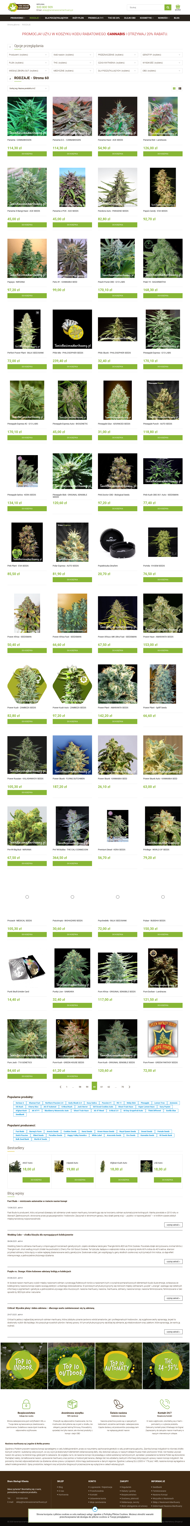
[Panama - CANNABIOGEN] (27, 116)
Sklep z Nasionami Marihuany (166, 1502)
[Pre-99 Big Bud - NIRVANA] (27, 826)
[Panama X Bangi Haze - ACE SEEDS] (27, 187)
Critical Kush (66, 1107)
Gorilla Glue (171, 1110)
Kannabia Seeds (147, 1135)
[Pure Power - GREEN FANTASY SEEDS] (163, 1038)
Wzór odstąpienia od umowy (134, 1506)
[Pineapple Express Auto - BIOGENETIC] (72, 400)
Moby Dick (131, 1103)
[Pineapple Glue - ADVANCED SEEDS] (117, 400)
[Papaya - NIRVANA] (27, 258)
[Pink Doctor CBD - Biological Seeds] (117, 471)
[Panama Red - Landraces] (163, 116)
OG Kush (19, 1107)
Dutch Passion (22, 1135)
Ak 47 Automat (50, 1107)
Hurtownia (63, 1494)
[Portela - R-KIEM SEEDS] (163, 542)
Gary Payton (165, 1107)
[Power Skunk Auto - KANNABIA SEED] (163, 755)
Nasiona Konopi (160, 1494)
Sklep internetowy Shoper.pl (171, 1522)
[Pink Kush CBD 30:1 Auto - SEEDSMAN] (163, 471)
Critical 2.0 (113, 1110)
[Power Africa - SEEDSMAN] (27, 613)
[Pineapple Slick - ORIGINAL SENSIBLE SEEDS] (72, 471)
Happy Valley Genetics (77, 1135)
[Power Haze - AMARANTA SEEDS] (163, 613)
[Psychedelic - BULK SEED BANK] (117, 897)
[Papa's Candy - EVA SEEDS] (163, 187)
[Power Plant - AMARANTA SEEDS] (117, 684)
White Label (97, 1135)
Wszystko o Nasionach (163, 1498)
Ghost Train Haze (125, 1107)
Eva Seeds (130, 1135)
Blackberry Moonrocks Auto (57, 1110)
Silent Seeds (38, 1135)
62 (109, 1087)
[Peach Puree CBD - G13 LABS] (117, 258)
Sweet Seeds (146, 1131)
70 (122, 1087)
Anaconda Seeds (114, 1135)
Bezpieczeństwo (128, 1494)
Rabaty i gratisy (128, 1491)
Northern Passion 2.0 (54, 1103)
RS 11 (119, 1103)
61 (101, 1087)
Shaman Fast (34, 1103)
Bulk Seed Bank (22, 1139)
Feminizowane (159, 1491)
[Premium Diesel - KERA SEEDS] (117, 826)
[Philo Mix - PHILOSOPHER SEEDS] (72, 329)
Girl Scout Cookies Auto (103, 1107)
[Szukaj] (167, 7)
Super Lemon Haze (146, 1107)
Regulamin (126, 1487)
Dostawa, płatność (130, 1498)
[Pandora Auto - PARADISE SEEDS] (117, 187)
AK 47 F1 (35, 1110)
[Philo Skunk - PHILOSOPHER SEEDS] (117, 329)
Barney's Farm (35, 1131)
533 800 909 (45, 7)
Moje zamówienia (98, 1502)
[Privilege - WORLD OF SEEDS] (163, 826)
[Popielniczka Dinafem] (117, 542)
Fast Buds (20, 1131)
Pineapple (145, 1103)
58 (80, 1087)
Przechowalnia (97, 1491)
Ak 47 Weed (99, 1110)
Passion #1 (106, 1103)
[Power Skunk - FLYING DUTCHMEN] (72, 755)
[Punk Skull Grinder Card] (27, 968)
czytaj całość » (173, 1225)
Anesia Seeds (52, 1131)
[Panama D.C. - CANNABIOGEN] (72, 116)
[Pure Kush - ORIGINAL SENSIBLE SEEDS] (117, 1038)
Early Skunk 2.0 (75, 1103)
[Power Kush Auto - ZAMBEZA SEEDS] (72, 684)
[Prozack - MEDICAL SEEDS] (27, 897)
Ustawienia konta (98, 1498)
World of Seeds (40, 1139)
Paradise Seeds (55, 1135)
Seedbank (20, 1114)
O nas (61, 1491)
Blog (61, 1487)
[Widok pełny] (180, 88)
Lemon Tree (159, 1103)
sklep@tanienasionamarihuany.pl (57, 10)
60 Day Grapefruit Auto (133, 1110)
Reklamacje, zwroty (130, 1502)
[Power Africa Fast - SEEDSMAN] (72, 613)
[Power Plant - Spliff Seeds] (163, 684)
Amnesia (173, 1103)
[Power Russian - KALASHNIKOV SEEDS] (27, 755)
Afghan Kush (21, 1110)
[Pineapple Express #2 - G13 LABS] (27, 400)
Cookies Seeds (70, 1131)
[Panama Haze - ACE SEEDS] (117, 116)
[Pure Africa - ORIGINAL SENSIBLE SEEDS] (117, 968)
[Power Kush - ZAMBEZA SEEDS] (27, 684)
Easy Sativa (92, 1103)
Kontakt (93, 1494)
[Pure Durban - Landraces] (163, 968)
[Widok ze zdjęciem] (174, 88)
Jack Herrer (82, 1107)
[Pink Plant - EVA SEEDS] (27, 542)
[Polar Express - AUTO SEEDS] (72, 542)
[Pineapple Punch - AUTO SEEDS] (163, 400)
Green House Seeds (105, 1131)
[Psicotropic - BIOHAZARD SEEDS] (72, 897)
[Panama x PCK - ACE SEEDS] (72, 187)
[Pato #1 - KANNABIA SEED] (72, 258)
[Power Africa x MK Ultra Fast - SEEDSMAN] (117, 613)
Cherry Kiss (33, 1107)
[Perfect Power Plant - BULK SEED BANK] (27, 329)
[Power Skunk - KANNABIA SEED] (117, 755)
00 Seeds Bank (165, 1135)
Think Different (154, 1110)
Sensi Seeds (87, 1131)
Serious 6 (20, 1103)
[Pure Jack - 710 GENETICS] (27, 1038)
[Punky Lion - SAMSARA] (72, 968)
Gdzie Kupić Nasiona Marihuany (167, 1506)
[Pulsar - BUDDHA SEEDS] (163, 897)
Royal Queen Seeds (127, 1131)
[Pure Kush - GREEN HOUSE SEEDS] (72, 1038)
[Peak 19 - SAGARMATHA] (163, 258)
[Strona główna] (19, 7)
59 (87, 1087)
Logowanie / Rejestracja (101, 1487)
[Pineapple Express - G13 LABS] (163, 329)
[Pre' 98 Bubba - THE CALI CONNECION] (72, 826)
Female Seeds (163, 1131)
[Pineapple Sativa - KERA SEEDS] (27, 471)
